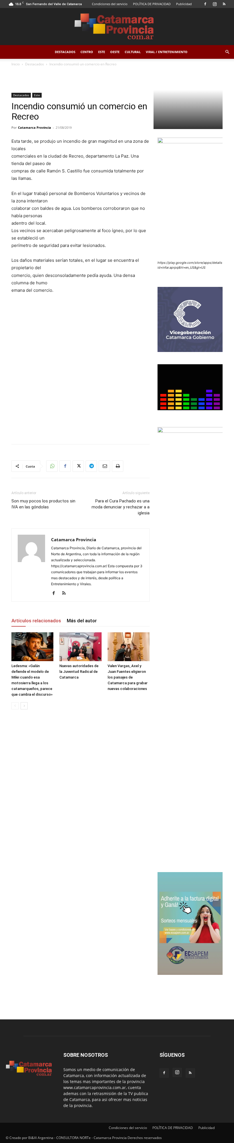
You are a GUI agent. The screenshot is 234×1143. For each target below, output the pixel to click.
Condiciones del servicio (110, 4)
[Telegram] (91, 466)
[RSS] (224, 4)
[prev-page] (15, 705)
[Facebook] (205, 4)
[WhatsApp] (52, 466)
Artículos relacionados (36, 620)
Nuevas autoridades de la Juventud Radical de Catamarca (78, 671)
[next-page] (24, 705)
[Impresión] (117, 466)
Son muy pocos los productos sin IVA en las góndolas (43, 504)
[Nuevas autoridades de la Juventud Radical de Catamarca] (80, 646)
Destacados (65, 52)
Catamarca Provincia (34, 127)
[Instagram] (214, 4)
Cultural (133, 52)
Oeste (115, 52)
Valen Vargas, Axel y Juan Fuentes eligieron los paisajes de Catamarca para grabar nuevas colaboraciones (128, 677)
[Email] (104, 466)
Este (101, 52)
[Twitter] (78, 466)
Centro (86, 52)
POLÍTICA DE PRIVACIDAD (152, 4)
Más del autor (82, 620)
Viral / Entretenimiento (166, 52)
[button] (227, 52)
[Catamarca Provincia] (117, 27)
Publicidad (184, 4)
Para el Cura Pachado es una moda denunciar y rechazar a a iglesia (121, 507)
